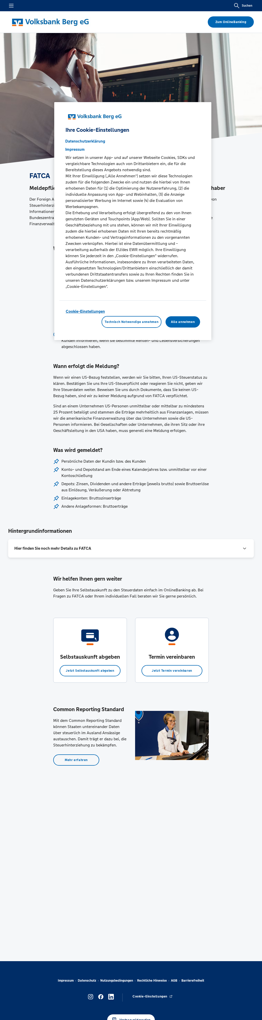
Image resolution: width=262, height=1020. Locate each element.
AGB (174, 981)
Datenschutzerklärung (85, 141)
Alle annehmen (183, 322)
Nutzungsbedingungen (116, 981)
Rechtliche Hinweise (152, 981)
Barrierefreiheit (192, 981)
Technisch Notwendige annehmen (131, 322)
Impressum (66, 981)
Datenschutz (87, 981)
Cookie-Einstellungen (85, 311)
